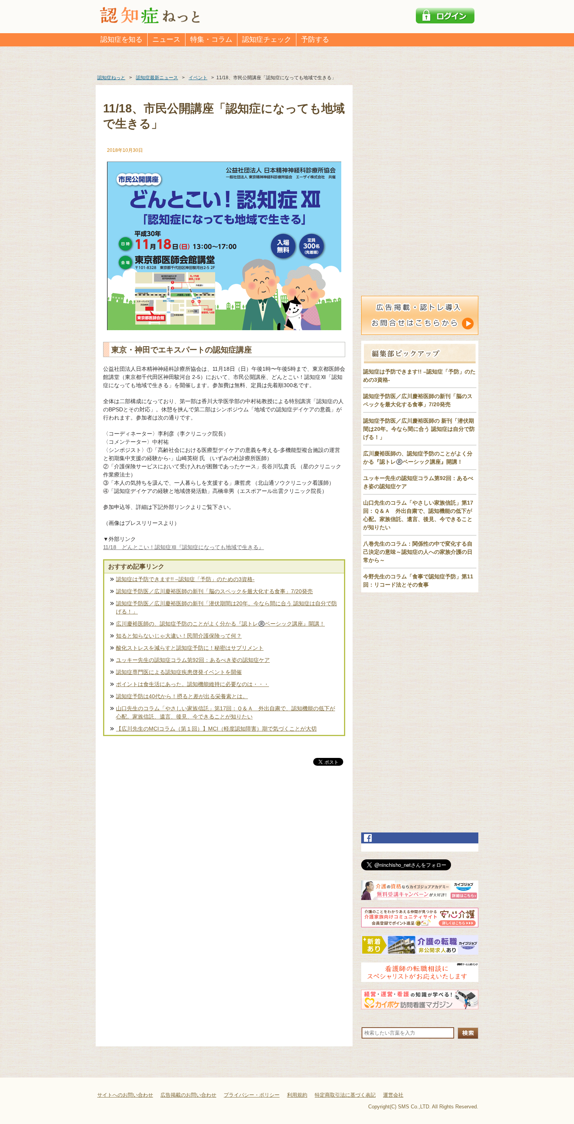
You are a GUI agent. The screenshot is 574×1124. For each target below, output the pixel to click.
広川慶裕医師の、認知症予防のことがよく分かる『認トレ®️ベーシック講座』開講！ (220, 624)
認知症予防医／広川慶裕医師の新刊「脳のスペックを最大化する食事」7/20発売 (214, 591)
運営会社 (393, 1095)
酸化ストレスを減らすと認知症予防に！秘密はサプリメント (190, 648)
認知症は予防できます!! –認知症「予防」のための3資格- (185, 579)
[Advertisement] (224, 848)
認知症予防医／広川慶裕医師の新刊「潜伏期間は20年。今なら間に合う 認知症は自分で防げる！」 (226, 607)
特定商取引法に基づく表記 (345, 1095)
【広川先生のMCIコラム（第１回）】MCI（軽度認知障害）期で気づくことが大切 (216, 729)
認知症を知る (121, 39)
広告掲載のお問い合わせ (188, 1095)
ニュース (166, 39)
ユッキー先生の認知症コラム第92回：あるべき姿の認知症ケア (193, 660)
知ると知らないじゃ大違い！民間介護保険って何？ (179, 636)
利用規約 (297, 1095)
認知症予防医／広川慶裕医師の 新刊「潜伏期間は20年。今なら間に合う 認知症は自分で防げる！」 (419, 429)
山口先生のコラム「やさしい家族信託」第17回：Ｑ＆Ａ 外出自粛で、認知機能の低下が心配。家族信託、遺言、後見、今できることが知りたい (225, 712)
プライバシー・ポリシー (252, 1095)
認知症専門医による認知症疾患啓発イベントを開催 (179, 672)
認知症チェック (266, 39)
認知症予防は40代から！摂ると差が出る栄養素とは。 (182, 696)
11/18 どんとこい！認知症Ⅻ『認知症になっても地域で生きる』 (183, 547)
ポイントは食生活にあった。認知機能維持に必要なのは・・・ (192, 684)
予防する (315, 39)
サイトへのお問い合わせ (125, 1095)
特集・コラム (211, 39)
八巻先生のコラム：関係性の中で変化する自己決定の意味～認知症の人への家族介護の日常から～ (417, 552)
